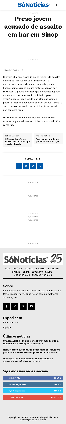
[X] (26, 166)
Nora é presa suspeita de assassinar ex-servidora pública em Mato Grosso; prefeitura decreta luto (31, 351)
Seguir (57, 384)
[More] (47, 166)
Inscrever (56, 397)
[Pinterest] (33, 166)
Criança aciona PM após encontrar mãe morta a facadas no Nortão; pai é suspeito (30, 342)
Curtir (57, 378)
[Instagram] (14, 306)
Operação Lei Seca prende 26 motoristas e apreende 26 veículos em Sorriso (28, 360)
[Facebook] (19, 166)
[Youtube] (31, 306)
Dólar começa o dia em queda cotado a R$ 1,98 (47, 140)
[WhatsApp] (40, 166)
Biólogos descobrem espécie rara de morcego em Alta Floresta (17, 141)
